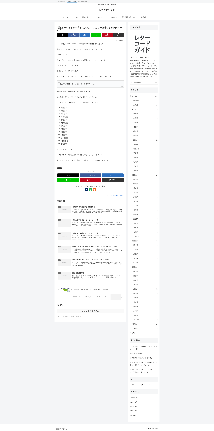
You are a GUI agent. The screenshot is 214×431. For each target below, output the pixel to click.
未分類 (60, 167)
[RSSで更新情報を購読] (94, 189)
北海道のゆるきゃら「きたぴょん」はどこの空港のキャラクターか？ (143, 371)
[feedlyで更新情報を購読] (90, 189)
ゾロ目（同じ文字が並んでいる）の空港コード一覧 (143, 348)
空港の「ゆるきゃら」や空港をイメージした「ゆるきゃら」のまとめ (143, 363)
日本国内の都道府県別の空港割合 (141, 358)
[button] (118, 35)
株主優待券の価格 (82, 1)
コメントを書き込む (90, 311)
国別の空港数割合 (136, 353)
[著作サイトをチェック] (86, 189)
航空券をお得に (62, 1)
